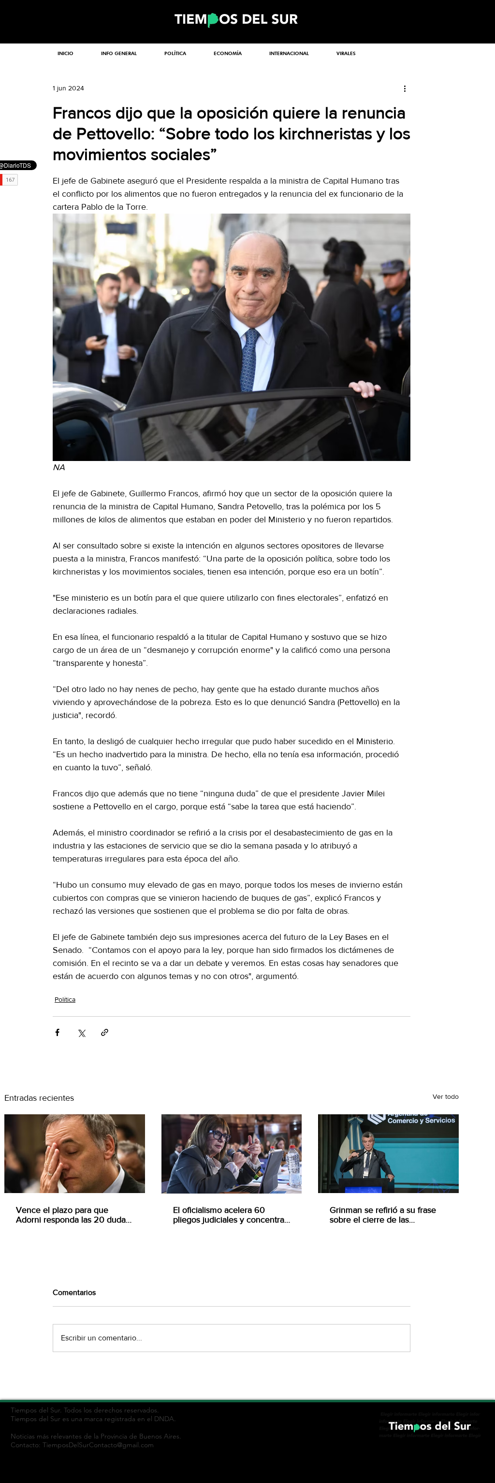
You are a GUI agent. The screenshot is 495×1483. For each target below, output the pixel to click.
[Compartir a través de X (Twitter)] (81, 1032)
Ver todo (446, 1096)
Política (65, 999)
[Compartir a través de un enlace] (104, 1032)
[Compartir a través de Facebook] (57, 1032)
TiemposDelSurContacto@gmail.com (98, 1444)
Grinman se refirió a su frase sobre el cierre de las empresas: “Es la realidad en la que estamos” (387, 1214)
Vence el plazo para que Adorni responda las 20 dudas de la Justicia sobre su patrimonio (73, 1214)
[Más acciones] (404, 88)
